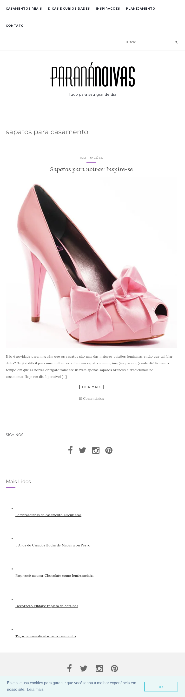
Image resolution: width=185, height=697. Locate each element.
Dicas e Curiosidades (69, 8)
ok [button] (161, 687)
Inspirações (108, 8)
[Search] (176, 42)
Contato (15, 25)
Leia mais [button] (35, 689)
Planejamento (140, 8)
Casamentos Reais (24, 8)
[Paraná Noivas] (92, 74)
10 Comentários (91, 398)
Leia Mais (91, 387)
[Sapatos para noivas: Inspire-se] (91, 262)
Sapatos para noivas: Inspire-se (91, 169)
